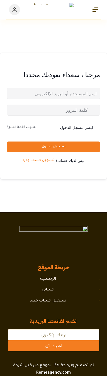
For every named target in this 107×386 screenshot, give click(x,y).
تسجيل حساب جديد (38, 160)
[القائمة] (95, 9)
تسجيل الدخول (54, 147)
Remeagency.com (53, 373)
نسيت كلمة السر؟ (21, 127)
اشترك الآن (53, 346)
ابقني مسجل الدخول (76, 127)
